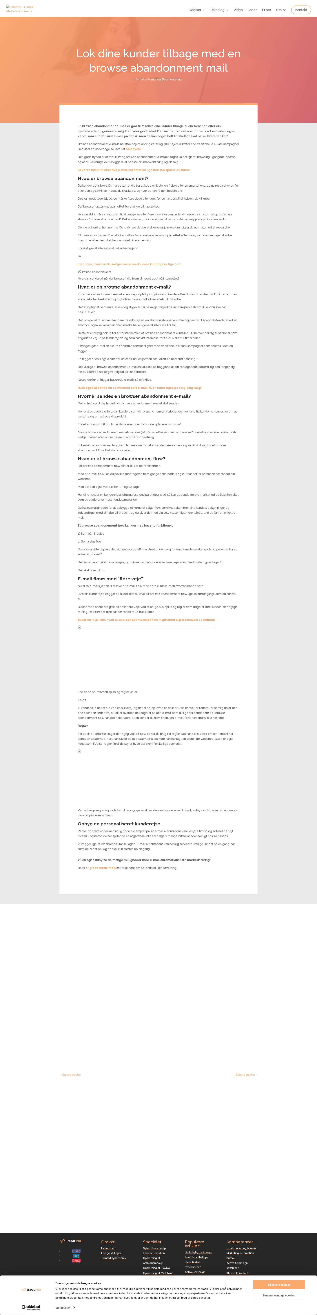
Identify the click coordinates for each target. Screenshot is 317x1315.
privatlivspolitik (206, 1178)
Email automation (154, 1253)
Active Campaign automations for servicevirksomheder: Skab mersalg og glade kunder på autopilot (157, 934)
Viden (238, 10)
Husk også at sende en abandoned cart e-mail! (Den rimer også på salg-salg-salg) (140, 388)
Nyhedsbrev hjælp (154, 1248)
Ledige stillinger (111, 1253)
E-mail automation (148, 79)
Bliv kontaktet (242, 1162)
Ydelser (195, 10)
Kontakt (301, 10)
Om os (281, 10)
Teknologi (217, 10)
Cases (252, 10)
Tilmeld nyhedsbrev (113, 1258)
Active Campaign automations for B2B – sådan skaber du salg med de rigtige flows (153, 987)
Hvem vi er (108, 1248)
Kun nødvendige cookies (279, 1295)
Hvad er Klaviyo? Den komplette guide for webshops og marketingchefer (157, 1038)
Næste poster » (247, 1074)
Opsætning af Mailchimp (158, 1273)
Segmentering (172, 79)
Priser (266, 10)
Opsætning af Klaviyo (156, 1268)
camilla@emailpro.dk (73, 1215)
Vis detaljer (62, 1307)
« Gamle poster (70, 1074)
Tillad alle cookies (279, 1284)
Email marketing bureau (241, 1248)
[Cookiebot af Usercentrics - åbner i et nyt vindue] (31, 1308)
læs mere (69, 954)
